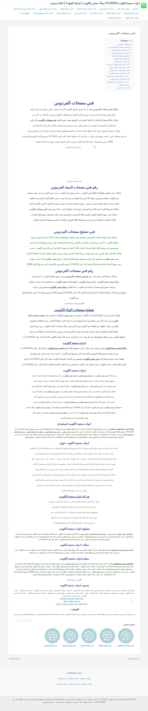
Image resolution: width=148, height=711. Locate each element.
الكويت (115, 321)
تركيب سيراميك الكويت (53, 432)
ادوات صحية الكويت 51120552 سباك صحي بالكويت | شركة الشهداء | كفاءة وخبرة (95, 3)
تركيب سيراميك (85, 678)
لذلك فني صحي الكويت (124, 534)
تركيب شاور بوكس (68, 432)
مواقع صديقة (25, 13)
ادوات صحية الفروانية (131, 13)
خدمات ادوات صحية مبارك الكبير (24, 9)
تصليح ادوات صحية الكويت (66, 281)
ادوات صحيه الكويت (87, 281)
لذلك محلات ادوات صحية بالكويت (121, 550)
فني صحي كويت (97, 407)
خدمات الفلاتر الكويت (113, 13)
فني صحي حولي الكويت (88, 413)
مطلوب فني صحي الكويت (58, 413)
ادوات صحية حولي (123, 9)
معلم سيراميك (73, 678)
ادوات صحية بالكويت (72, 564)
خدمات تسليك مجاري (64, 13)
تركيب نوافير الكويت (131, 18)
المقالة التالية (14, 658)
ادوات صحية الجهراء (67, 9)
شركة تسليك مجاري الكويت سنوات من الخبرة (71, 604)
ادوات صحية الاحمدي (106, 9)
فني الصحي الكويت (70, 402)
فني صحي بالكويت (53, 259)
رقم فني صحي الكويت (42, 407)
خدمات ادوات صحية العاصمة (86, 9)
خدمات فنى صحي (80, 13)
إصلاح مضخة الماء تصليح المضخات (71, 598)
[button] (20, 13)
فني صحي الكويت (111, 259)
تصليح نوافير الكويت (114, 18)
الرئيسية (135, 9)
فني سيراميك (62, 678)
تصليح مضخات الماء (36, 315)
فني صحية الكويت (84, 402)
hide (130, 41)
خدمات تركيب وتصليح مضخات (43, 13)
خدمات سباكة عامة (96, 13)
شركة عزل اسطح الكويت (35, 432)
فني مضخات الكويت (38, 209)
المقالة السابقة (133, 658)
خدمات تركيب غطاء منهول (48, 9)
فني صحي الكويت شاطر (71, 601)
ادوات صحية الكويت (106, 281)
